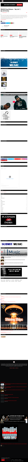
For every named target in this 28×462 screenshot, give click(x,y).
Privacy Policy (16, 459)
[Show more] (14, 23)
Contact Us (12, 459)
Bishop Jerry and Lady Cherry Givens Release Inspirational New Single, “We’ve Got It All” (14, 259)
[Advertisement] (14, 44)
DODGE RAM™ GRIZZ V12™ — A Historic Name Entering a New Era (8, 301)
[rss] (17, 368)
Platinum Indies (2, 300)
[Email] (13, 23)
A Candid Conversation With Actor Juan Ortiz (6, 332)
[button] (1, 1)
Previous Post (2, 57)
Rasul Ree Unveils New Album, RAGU (4, 36)
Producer (14, 210)
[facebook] (10, 368)
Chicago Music (3, 187)
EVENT (14, 200)
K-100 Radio (2, 296)
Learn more (6, 458)
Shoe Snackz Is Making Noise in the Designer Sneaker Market (11, 397)
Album (14, 195)
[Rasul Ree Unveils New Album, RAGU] (2, 395)
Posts (2, 445)
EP (14, 199)
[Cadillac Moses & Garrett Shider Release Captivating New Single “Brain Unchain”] (2, 264)
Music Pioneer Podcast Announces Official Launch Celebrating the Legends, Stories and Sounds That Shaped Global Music (15, 384)
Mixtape (14, 205)
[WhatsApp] (10, 23)
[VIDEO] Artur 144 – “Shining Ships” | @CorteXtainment (7, 330)
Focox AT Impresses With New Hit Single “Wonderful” (14, 36)
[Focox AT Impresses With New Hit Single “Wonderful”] (2, 401)
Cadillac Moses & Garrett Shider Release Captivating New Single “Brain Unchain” (22, 37)
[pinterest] (16, 368)
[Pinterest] (11, 23)
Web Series (14, 211)
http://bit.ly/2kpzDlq (3, 19)
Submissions (19, 459)
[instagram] (14, 368)
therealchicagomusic (8, 187)
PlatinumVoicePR (6, 25)
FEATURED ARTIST (14, 201)
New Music (3, 21)
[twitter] (11, 368)
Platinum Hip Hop (3, 298)
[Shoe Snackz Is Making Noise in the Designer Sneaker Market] (2, 398)
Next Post (26, 57)
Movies (14, 206)
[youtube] (13, 368)
